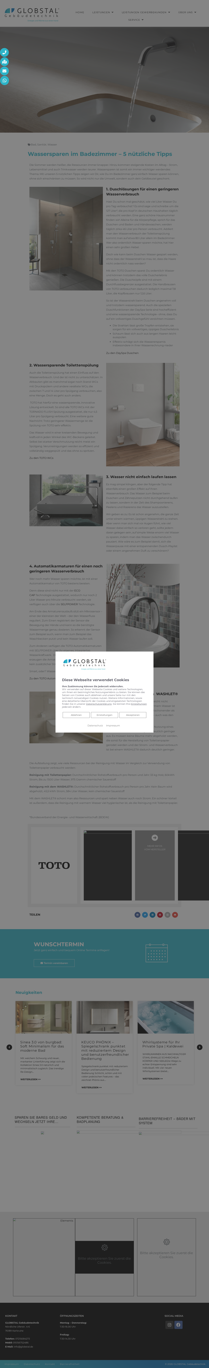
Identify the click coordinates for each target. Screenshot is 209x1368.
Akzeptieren (133, 715)
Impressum (113, 725)
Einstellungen (104, 715)
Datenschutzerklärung (99, 703)
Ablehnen (76, 714)
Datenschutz (95, 725)
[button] (4, 52)
